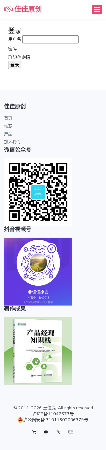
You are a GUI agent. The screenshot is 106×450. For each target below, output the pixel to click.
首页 (8, 118)
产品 (8, 134)
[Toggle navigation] (97, 9)
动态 (8, 126)
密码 (12, 49)
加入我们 (12, 141)
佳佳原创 (27, 9)
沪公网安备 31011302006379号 (55, 420)
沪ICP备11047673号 (53, 414)
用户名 (14, 39)
